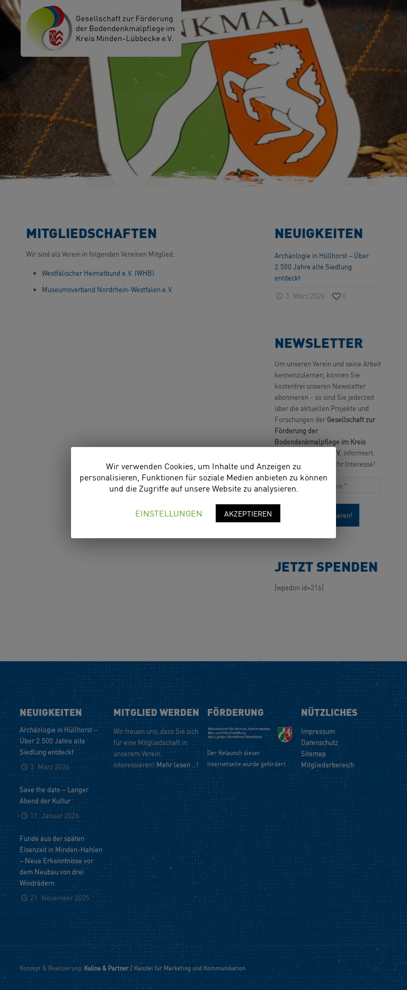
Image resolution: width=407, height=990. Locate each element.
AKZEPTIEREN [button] (248, 513)
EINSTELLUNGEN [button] (168, 513)
